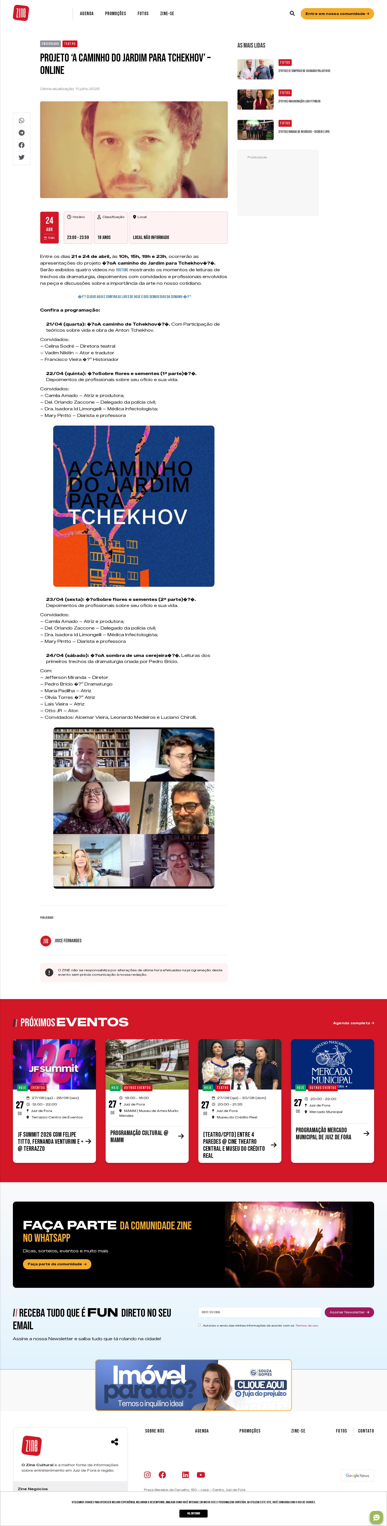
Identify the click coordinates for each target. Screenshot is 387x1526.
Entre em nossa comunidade (336, 14)
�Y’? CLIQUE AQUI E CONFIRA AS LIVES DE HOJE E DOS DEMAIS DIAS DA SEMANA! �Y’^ (134, 296)
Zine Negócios (33, 1489)
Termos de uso (306, 1325)
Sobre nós (155, 1431)
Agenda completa (352, 1023)
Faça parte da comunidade (55, 1264)
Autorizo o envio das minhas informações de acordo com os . (261, 1325)
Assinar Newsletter (347, 1312)
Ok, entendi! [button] (193, 1513)
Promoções (115, 14)
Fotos (143, 14)
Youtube (122, 270)
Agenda (87, 14)
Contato (366, 1431)
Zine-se (167, 14)
